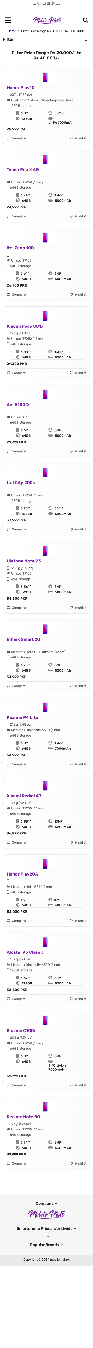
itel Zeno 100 (20, 248)
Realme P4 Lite (22, 717)
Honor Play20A (22, 874)
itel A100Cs (19, 404)
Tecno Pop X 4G (23, 169)
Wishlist (80, 138)
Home (12, 31)
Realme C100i (21, 1030)
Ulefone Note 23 (24, 561)
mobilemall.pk (60, 1259)
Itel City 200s (21, 482)
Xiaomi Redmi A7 (24, 795)
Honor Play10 (21, 87)
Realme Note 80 (23, 1116)
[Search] (85, 20)
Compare (18, 138)
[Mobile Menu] (8, 20)
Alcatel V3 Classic (25, 952)
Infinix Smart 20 (23, 639)
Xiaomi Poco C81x (25, 326)
